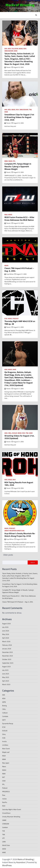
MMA (6, 161)
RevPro (4, 802)
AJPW (4, 702)
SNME (4, 820)
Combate (5, 716)
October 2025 (6, 659)
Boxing (4, 705)
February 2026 (7, 645)
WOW (4, 849)
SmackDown (8, 51)
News (21, 48)
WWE (15, 51)
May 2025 (5, 677)
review (4, 798)
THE (3, 831)
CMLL (9, 433)
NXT (3, 777)
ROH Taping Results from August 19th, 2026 (18, 483)
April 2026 (5, 638)
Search (33, 562)
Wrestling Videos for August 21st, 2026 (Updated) (19, 437)
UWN (4, 841)
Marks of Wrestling (20, 4)
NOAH (4, 770)
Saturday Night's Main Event (11, 809)
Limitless (5, 745)
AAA (5, 48)
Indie (3, 738)
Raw (3, 795)
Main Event (6, 748)
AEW (9, 48)
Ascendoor (20, 862)
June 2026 (5, 631)
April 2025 (5, 681)
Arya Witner (10, 274)
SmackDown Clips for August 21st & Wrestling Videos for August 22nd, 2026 (19, 117)
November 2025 (7, 656)
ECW (5, 318)
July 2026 (5, 627)
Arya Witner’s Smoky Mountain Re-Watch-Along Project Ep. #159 (19, 535)
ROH (24, 48)
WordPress (7, 865)
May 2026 (5, 634)
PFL (14, 161)
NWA (3, 773)
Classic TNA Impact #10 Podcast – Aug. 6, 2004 (19, 269)
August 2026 (6, 623)
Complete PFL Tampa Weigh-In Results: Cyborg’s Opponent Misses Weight (17, 166)
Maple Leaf (5, 752)
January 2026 (6, 648)
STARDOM (5, 824)
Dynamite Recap (7, 723)
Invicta (4, 741)
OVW (3, 781)
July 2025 (5, 670)
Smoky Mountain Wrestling (14, 530)
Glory (4, 734)
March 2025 (6, 684)
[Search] (36, 15)
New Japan (5, 763)
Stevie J (8, 67)
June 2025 (5, 673)
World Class (6, 845)
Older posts (8, 554)
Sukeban (5, 827)
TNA (30, 109)
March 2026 (6, 641)
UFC (3, 838)
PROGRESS (6, 791)
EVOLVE (14, 433)
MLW (6, 214)
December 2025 (7, 652)
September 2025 (7, 663)
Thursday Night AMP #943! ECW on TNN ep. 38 (19, 322)
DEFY (4, 720)
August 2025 (6, 666)
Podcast (16, 318)
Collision (14, 48)
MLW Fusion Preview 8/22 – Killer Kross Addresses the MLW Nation (19, 218)
